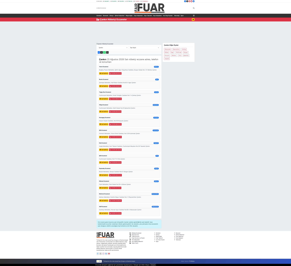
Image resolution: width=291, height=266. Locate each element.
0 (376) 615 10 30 (116, 162)
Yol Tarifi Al (104, 73)
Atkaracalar (168, 49)
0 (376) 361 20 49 (116, 149)
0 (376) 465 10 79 (116, 124)
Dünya (111, 15)
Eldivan (167, 52)
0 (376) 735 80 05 (116, 200)
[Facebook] (97, 253)
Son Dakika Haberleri (137, 241)
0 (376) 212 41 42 (116, 73)
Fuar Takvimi (148, 15)
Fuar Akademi (157, 15)
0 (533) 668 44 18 (116, 99)
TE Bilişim (192, 261)
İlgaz (172, 52)
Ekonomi (105, 15)
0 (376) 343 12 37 (116, 175)
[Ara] (194, 8)
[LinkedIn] (106, 253)
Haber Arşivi (135, 243)
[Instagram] (103, 253)
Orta (179, 55)
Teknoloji (176, 15)
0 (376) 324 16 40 (116, 137)
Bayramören (176, 49)
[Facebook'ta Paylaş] (99, 52)
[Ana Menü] (194, 16)
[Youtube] (109, 253)
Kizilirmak (178, 52)
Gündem (99, 15)
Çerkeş (184, 49)
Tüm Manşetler (136, 239)
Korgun (186, 52)
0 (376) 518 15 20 (116, 111)
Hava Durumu (135, 234)
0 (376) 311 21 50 (116, 188)
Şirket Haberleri (119, 15)
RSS (100, 261)
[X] (100, 253)
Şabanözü (186, 55)
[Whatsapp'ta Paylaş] (104, 52)
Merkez (174, 55)
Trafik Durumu (135, 236)
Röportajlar (129, 15)
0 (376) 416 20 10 (116, 86)
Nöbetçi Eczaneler (136, 233)
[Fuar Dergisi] (149, 8)
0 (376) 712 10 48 (116, 213)
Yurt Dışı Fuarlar (168, 15)
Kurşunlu (167, 55)
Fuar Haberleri (138, 15)
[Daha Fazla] (107, 52)
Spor (182, 15)
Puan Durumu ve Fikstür (138, 238)
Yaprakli (167, 58)
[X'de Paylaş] (101, 52)
